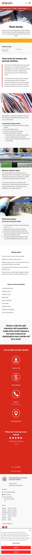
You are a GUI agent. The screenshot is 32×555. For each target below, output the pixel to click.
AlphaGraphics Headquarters (16, 485)
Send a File (16, 368)
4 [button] (18, 467)
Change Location (13, 483)
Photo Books (19, 49)
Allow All (16, 552)
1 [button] (12, 467)
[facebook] (3, 527)
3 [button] (16, 467)
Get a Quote (16, 385)
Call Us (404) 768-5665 (9, 492)
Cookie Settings (16, 543)
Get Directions (16, 421)
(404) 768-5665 (16, 404)
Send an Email (7, 494)
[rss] (6, 527)
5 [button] (20, 467)
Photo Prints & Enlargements (5, 50)
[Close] (30, 530)
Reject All (16, 547)
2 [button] (14, 467)
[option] (16, 451)
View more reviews (16, 471)
